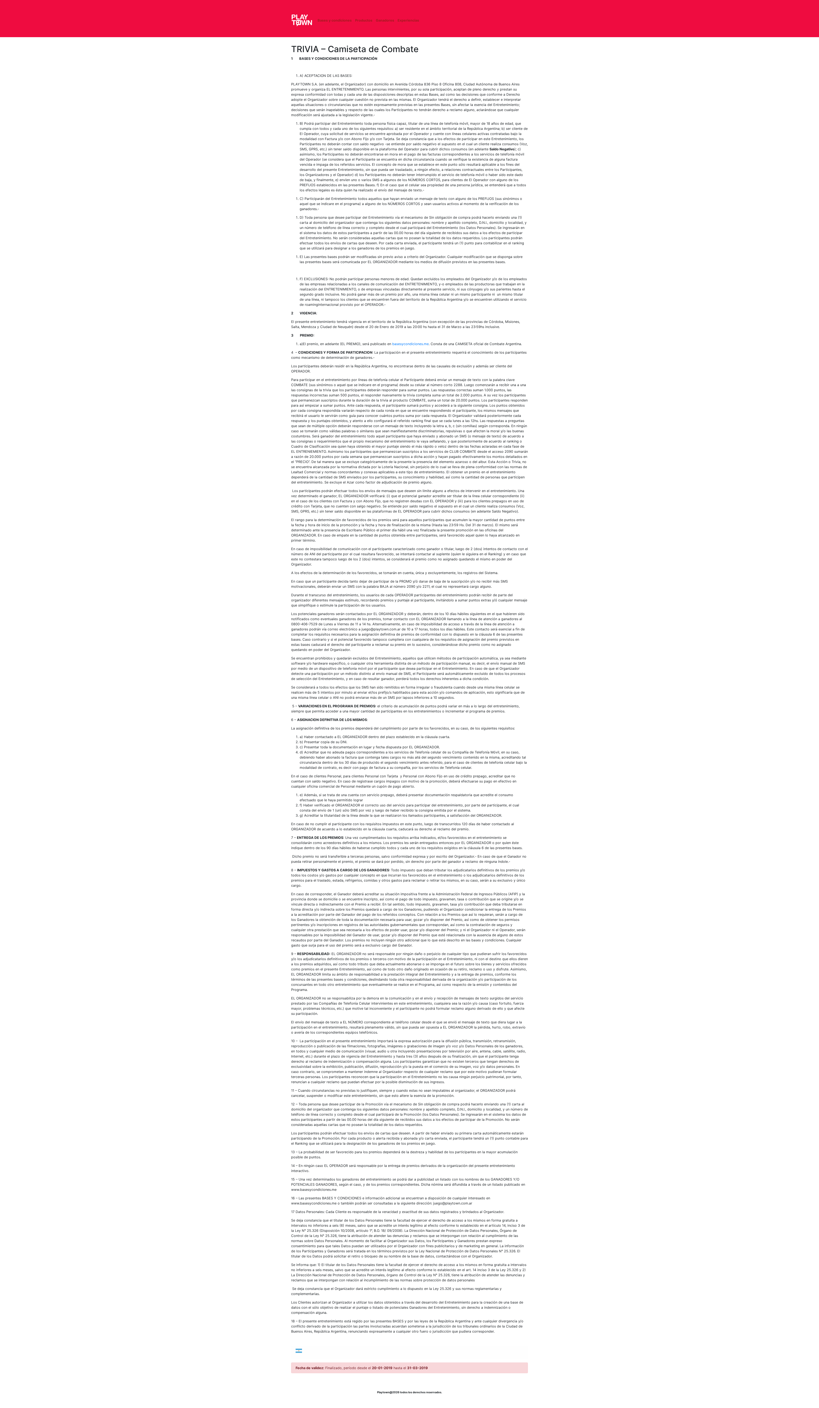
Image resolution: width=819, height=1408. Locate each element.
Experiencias (408, 20)
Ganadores (385, 20)
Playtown (301, 20)
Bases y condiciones (335, 20)
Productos (363, 20)
